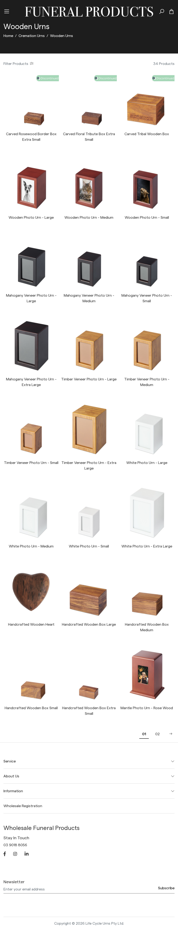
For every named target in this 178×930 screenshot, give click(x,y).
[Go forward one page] (169, 734)
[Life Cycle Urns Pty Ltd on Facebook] (4, 854)
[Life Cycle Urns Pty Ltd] (89, 11)
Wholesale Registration (22, 806)
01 (144, 734)
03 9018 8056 (15, 845)
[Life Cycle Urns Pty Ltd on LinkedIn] (27, 854)
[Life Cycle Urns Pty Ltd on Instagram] (15, 854)
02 (157, 734)
